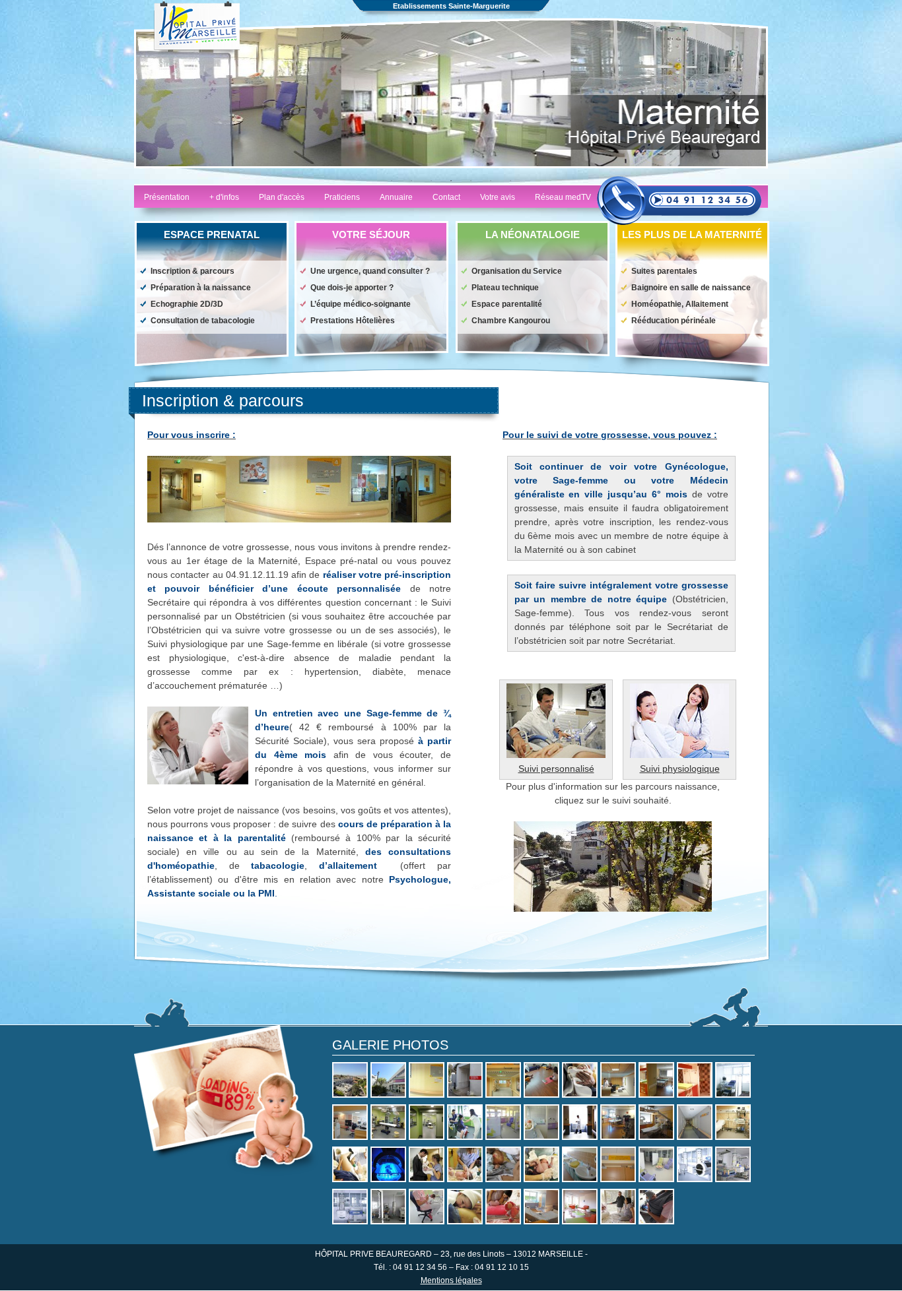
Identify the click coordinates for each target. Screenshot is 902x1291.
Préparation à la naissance (201, 287)
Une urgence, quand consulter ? (370, 271)
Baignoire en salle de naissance (691, 287)
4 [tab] (451, 180)
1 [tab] (391, 180)
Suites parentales (664, 271)
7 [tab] (510, 180)
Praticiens (342, 197)
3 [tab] (431, 180)
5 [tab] (470, 180)
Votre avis (497, 197)
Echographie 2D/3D (187, 304)
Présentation (167, 197)
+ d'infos (224, 197)
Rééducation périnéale (673, 320)
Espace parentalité (506, 304)
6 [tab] (490, 180)
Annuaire (396, 197)
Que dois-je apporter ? (352, 287)
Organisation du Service (516, 271)
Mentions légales (451, 1280)
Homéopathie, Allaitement (679, 304)
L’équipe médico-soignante (360, 304)
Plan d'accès (281, 197)
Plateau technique (505, 287)
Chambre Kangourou (510, 320)
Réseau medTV (563, 197)
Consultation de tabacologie (203, 320)
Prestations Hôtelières (352, 320)
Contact (446, 197)
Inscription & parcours (192, 271)
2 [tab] (411, 180)
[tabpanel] (451, 93)
